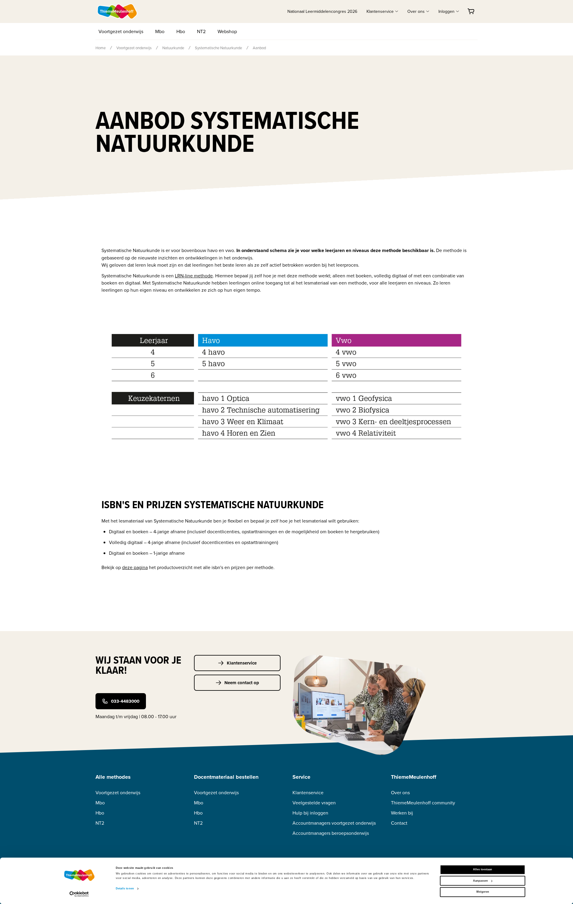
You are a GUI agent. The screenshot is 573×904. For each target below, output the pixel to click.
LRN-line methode (194, 275)
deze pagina (135, 567)
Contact (399, 823)
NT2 (201, 31)
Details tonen (125, 888)
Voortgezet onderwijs (120, 31)
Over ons (400, 792)
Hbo (180, 31)
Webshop (227, 31)
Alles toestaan (482, 869)
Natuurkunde (173, 47)
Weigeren (482, 892)
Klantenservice (242, 663)
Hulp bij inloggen (310, 813)
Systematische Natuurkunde (218, 47)
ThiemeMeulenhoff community (423, 803)
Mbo (159, 31)
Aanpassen (480, 880)
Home (101, 47)
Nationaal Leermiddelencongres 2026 (322, 11)
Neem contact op (241, 682)
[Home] (118, 11)
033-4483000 (125, 701)
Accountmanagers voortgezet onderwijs (334, 823)
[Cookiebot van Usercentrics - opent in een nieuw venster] (79, 894)
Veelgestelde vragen (314, 803)
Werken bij (402, 813)
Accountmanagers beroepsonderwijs (330, 833)
